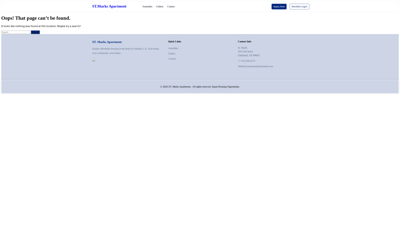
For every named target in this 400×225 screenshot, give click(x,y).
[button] (279, 6)
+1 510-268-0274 (246, 61)
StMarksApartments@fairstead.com (255, 66)
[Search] (16, 32)
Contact (171, 6)
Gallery (159, 6)
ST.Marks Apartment (109, 6)
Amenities (147, 6)
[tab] (35, 32)
